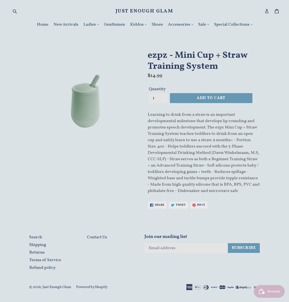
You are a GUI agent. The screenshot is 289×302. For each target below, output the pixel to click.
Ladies (90, 25)
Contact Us (97, 237)
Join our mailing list (165, 236)
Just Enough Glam (144, 11)
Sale (202, 25)
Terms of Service (45, 260)
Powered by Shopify (91, 287)
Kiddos (137, 25)
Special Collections (232, 25)
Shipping (37, 245)
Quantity (157, 89)
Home (42, 25)
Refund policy (42, 268)
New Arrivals (66, 25)
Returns (37, 252)
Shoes (157, 25)
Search (35, 237)
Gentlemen (114, 25)
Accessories (179, 25)
